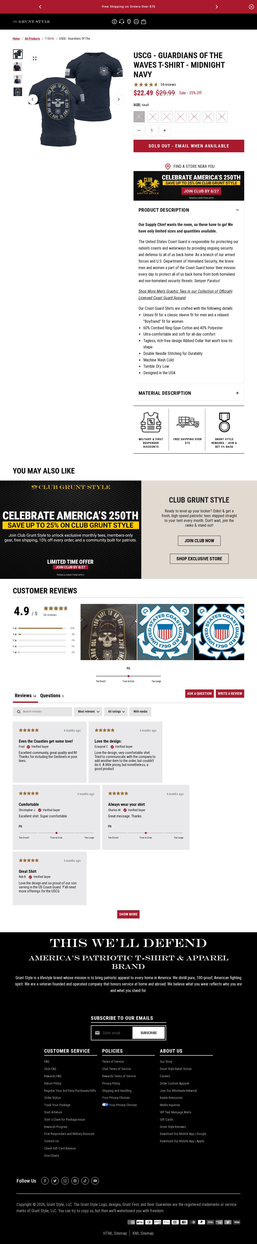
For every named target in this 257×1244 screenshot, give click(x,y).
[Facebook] (45, 1181)
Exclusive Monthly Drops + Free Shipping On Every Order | (128, 6)
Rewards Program (55, 1127)
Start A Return (53, 1112)
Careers (165, 1076)
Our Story (166, 1061)
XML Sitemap (143, 1233)
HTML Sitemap (115, 1233)
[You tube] (95, 1181)
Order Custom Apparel (174, 1083)
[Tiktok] (85, 1181)
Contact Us (51, 1141)
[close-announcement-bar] (251, 7)
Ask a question (199, 693)
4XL (222, 116)
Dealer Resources (171, 1098)
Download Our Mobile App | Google (183, 1134)
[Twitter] (55, 1181)
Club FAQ (50, 1069)
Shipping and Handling (117, 1091)
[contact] (122, 22)
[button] (44, 628)
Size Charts (51, 1155)
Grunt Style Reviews (173, 1127)
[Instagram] (65, 1181)
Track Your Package (57, 1105)
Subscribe (149, 1033)
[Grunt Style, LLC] (31, 21)
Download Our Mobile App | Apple (182, 1141)
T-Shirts (49, 38)
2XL (194, 116)
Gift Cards (166, 1119)
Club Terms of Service (116, 1069)
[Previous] (40, 7)
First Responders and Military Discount (69, 1134)
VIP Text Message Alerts (175, 1112)
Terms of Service (113, 1061)
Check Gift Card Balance (60, 1148)
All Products (32, 38)
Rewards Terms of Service (119, 1076)
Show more (128, 914)
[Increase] (164, 130)
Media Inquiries (170, 1105)
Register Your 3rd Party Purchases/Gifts (70, 1091)
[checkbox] (140, 711)
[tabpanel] (128, 815)
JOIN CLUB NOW (199, 540)
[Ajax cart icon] (144, 22)
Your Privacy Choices (116, 1098)
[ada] (114, 22)
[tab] (52, 696)
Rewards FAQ (52, 1076)
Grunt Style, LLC (59, 1204)
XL (180, 116)
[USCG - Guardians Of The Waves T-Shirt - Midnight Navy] (34, 58)
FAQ (46, 1061)
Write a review (230, 693)
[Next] (216, 7)
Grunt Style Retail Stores (175, 1069)
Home (16, 38)
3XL (208, 116)
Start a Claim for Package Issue (64, 1119)
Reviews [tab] (25, 695)
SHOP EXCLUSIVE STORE (199, 558)
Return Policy (52, 1083)
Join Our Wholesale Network (178, 1091)
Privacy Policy (111, 1083)
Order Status (52, 1098)
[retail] (129, 22)
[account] (136, 22)
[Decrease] (139, 130)
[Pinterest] (75, 1181)
